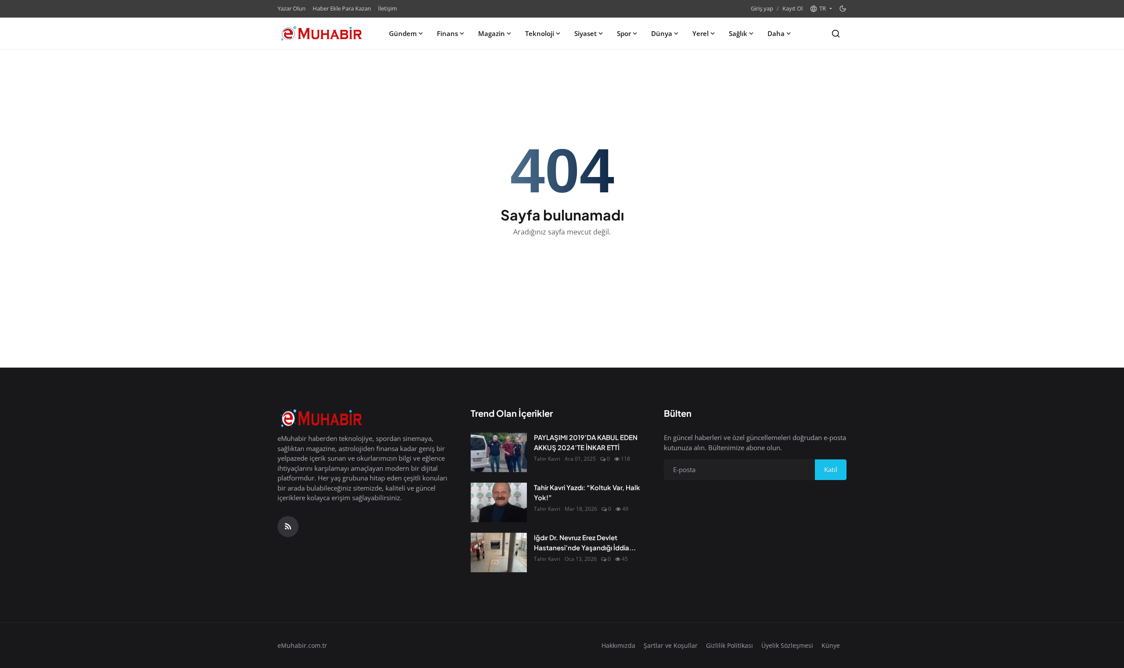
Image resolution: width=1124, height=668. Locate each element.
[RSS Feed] (288, 526)
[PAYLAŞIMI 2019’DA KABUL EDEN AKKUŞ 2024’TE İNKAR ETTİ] (499, 452)
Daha (776, 33)
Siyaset (585, 33)
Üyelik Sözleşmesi (787, 645)
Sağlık (738, 33)
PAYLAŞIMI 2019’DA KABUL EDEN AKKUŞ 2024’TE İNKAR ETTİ (586, 442)
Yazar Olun (291, 8)
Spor (624, 33)
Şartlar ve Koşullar (671, 645)
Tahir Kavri (547, 458)
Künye (830, 645)
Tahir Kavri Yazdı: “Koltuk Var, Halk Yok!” (587, 492)
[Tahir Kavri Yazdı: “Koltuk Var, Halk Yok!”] (499, 502)
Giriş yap (762, 8)
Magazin (491, 33)
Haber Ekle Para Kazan (342, 8)
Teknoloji (539, 33)
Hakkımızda (618, 645)
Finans (447, 33)
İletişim (387, 8)
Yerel (700, 33)
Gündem (403, 33)
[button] (821, 8)
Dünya (661, 33)
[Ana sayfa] (321, 33)
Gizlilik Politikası (729, 645)
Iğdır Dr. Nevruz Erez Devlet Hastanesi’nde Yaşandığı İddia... (585, 542)
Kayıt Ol (792, 8)
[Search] (836, 33)
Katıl (830, 469)
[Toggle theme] (843, 8)
